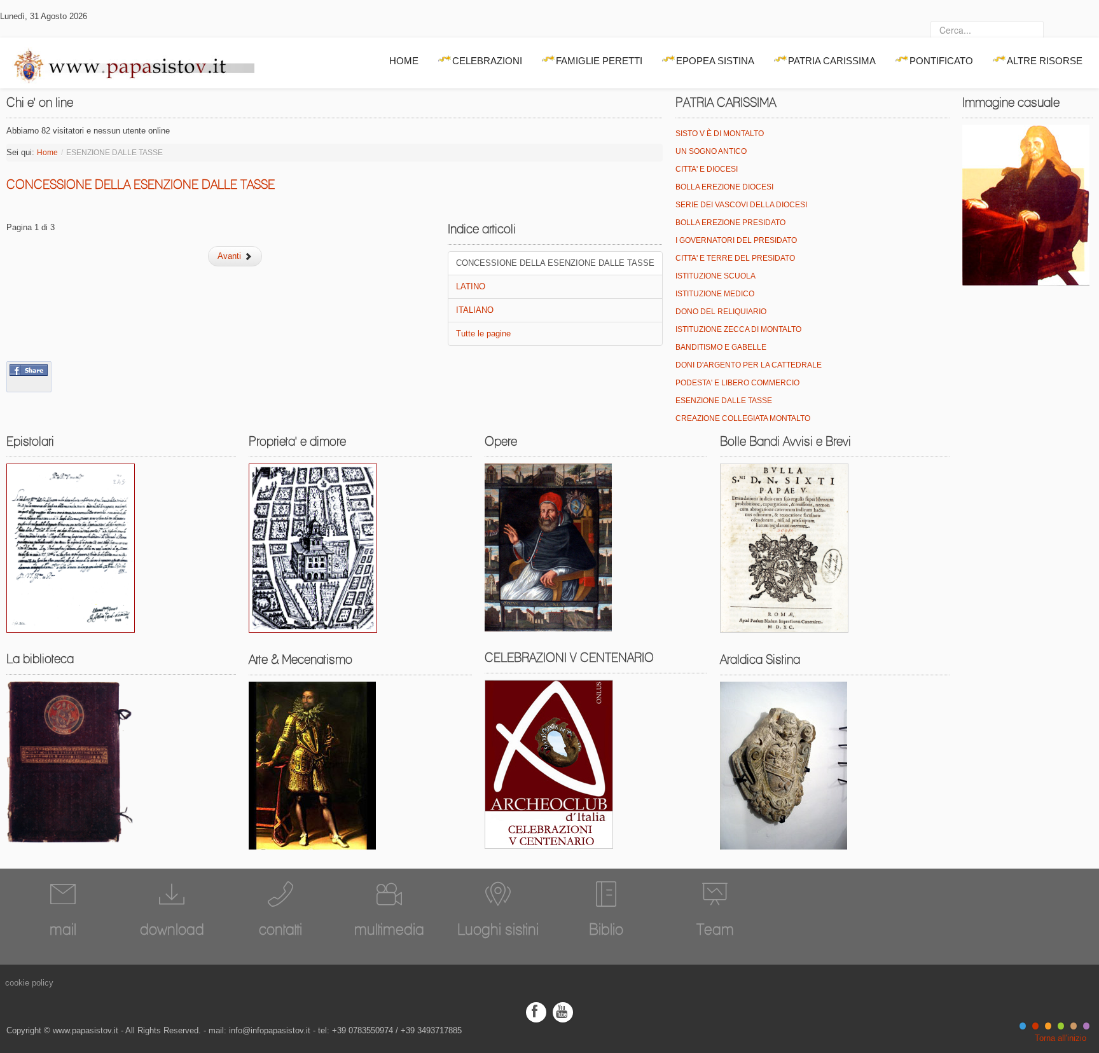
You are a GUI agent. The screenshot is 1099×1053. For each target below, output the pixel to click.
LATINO (470, 286)
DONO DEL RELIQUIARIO (720, 311)
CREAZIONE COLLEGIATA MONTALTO (742, 418)
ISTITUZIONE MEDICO (714, 293)
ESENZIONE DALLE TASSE (723, 400)
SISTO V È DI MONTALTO (719, 133)
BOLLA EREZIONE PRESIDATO (730, 222)
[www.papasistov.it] (127, 63)
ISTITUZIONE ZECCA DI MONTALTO (738, 329)
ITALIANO (475, 310)
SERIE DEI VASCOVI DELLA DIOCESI (741, 204)
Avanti (231, 256)
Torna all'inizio (1060, 1038)
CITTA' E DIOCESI (706, 169)
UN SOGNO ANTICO (711, 151)
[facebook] (536, 1011)
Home (47, 152)
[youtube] (563, 1011)
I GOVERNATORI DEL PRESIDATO (736, 240)
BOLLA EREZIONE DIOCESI (724, 186)
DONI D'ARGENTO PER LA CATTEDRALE (748, 365)
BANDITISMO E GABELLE (720, 347)
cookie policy (29, 983)
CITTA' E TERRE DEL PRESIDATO (735, 258)
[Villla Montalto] (313, 548)
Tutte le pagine (483, 333)
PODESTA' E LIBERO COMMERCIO (737, 382)
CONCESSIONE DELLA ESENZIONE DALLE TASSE (140, 184)
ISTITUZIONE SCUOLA (715, 276)
